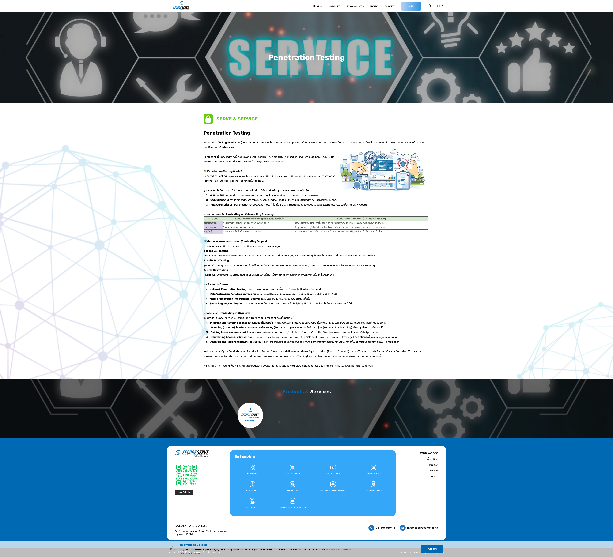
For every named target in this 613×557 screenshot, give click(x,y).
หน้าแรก (317, 6)
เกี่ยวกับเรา (334, 6)
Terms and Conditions (191, 553)
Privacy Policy (344, 549)
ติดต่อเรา (389, 6)
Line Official (184, 492)
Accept (432, 548)
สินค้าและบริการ (355, 6)
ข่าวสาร (374, 6)
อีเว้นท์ (411, 6)
